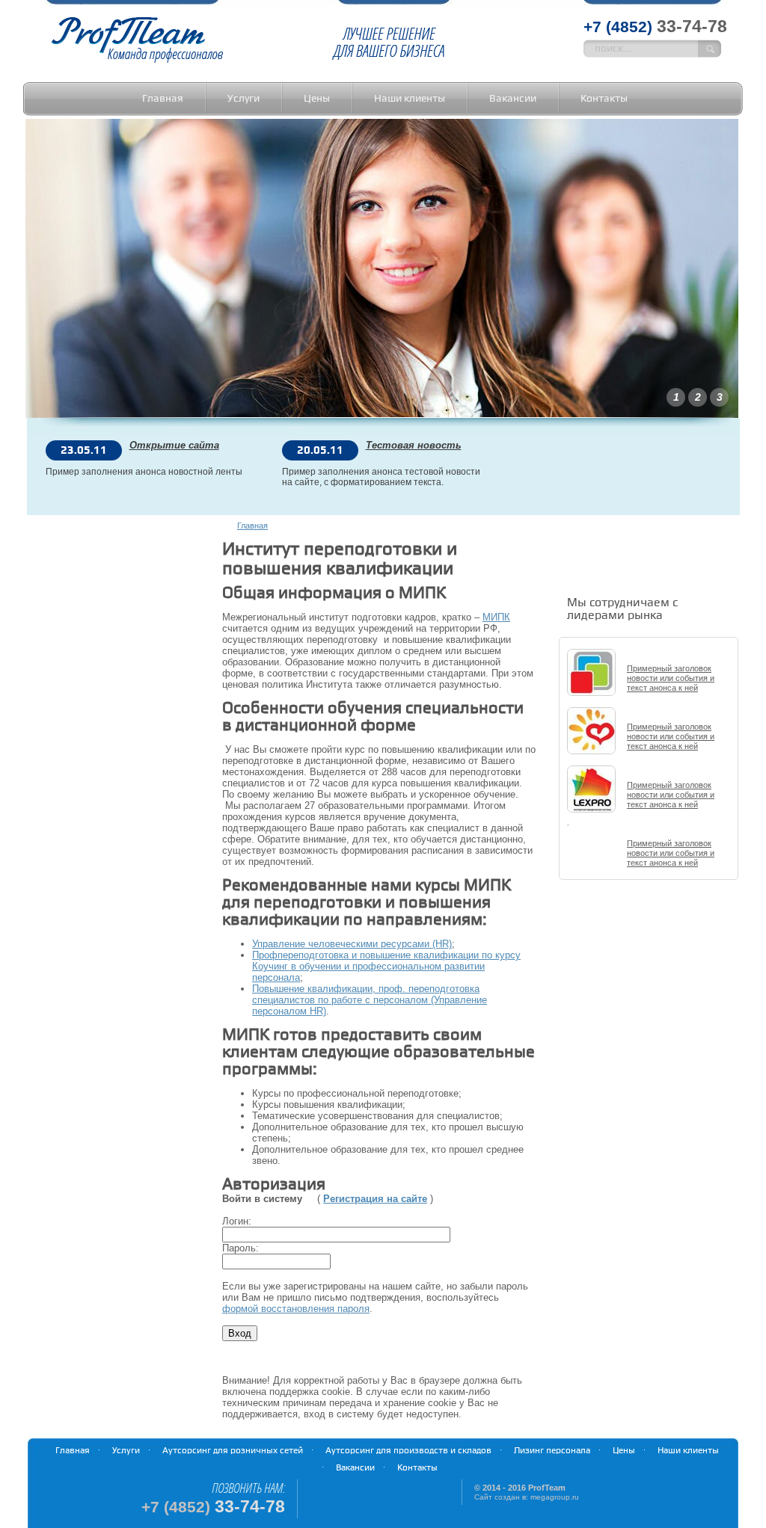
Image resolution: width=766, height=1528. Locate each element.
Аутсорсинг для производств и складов (408, 1450)
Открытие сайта (174, 445)
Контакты (604, 98)
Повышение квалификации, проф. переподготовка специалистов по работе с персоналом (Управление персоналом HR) (369, 1000)
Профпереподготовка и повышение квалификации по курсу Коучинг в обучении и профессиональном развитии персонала (386, 966)
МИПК (496, 617)
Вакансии (512, 98)
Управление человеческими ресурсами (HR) (352, 943)
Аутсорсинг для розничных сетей (232, 1450)
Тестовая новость (414, 445)
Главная (162, 98)
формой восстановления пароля (296, 1308)
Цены (317, 98)
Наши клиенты (409, 98)
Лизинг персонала (552, 1450)
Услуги (243, 98)
